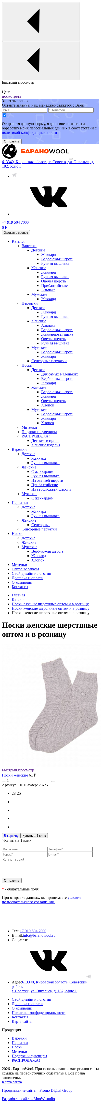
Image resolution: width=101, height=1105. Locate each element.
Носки (27, 365)
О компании (22, 582)
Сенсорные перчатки (49, 361)
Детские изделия (45, 440)
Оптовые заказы (25, 569)
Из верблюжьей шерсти (51, 489)
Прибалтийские (54, 285)
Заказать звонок (16, 232)
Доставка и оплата (27, 578)
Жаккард (48, 254)
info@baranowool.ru (39, 935)
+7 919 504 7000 (33, 931)
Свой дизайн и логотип (31, 573)
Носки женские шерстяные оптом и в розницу (50, 608)
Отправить (12, 141)
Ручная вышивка (55, 263)
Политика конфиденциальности (38, 1013)
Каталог (18, 241)
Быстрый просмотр (18, 770)
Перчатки (30, 303)
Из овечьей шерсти (47, 480)
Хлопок (47, 405)
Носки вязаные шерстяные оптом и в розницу (50, 604)
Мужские (39, 294)
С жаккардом (42, 471)
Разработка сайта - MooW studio (28, 1099)
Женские (38, 268)
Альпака (48, 290)
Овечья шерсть (53, 281)
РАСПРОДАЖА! (36, 436)
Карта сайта (22, 1021)
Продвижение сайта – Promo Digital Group (37, 1090)
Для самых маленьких (59, 374)
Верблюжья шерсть (57, 259)
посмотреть (11, 96)
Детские (38, 250)
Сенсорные (40, 525)
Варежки (29, 246)
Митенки (29, 427)
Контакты (20, 587)
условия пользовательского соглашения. (41, 899)
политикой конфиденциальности (29, 132)
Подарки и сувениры (39, 432)
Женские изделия (45, 445)
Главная (18, 595)
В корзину (11, 836)
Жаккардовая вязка (57, 334)
